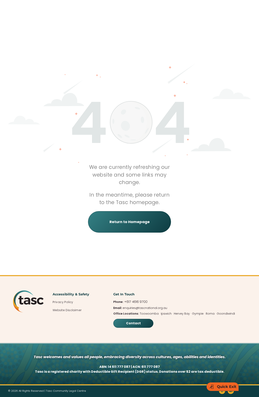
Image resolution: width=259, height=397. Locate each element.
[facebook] (222, 391)
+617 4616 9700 (136, 301)
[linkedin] (231, 391)
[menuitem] (79, 302)
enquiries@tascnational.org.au (145, 308)
